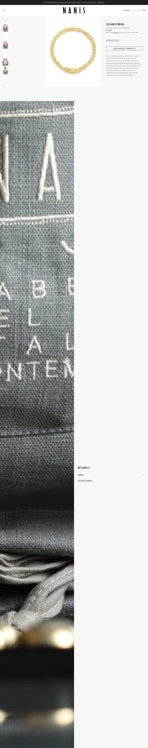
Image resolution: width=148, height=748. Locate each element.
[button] (126, 10)
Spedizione (116, 32)
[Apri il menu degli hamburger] (4, 10)
